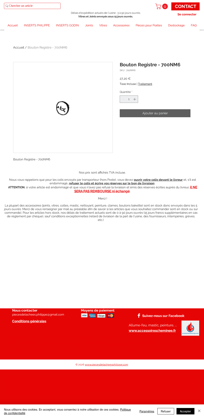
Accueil (18, 47)
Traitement (145, 83)
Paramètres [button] (146, 411)
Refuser (166, 411)
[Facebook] (139, 315)
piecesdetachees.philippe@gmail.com (38, 314)
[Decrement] (122, 99)
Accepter (185, 411)
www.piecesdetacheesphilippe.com (106, 364)
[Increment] (134, 99)
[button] (162, 6)
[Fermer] (199, 411)
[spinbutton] (128, 99)
